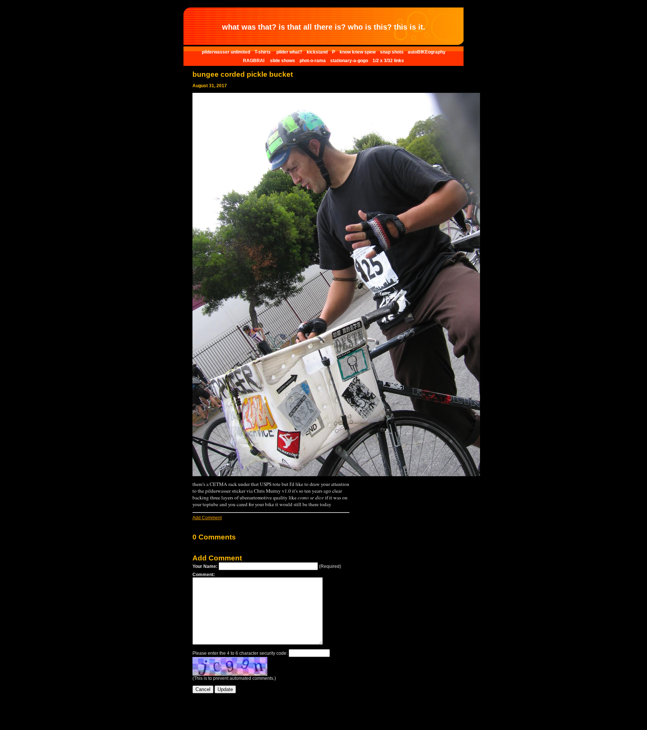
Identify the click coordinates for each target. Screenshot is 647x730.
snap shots (392, 52)
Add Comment (207, 517)
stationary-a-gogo (349, 60)
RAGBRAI (254, 60)
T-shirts (263, 52)
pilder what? (289, 52)
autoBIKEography (427, 52)
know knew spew (358, 52)
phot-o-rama (313, 60)
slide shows (282, 60)
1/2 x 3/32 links (388, 60)
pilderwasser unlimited (226, 52)
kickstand (317, 52)
